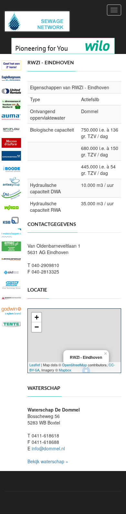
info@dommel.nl (48, 448)
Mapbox (65, 369)
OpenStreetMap (74, 364)
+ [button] (37, 317)
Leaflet (34, 364)
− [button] (37, 327)
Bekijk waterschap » (47, 461)
